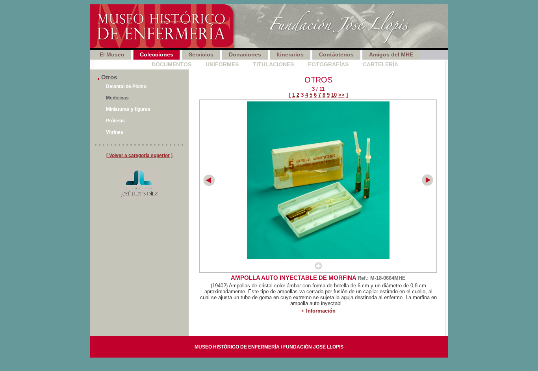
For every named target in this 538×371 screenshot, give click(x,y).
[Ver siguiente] (427, 184)
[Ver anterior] (209, 184)
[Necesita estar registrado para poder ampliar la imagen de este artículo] (318, 268)
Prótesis (115, 121)
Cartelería (380, 64)
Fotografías (328, 64)
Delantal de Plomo (126, 86)
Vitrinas (114, 132)
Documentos (171, 64)
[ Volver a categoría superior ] (139, 155)
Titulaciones (273, 64)
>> (341, 95)
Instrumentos (115, 64)
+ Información (318, 311)
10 (334, 95)
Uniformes (222, 64)
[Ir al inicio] (269, 27)
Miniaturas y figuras (128, 109)
